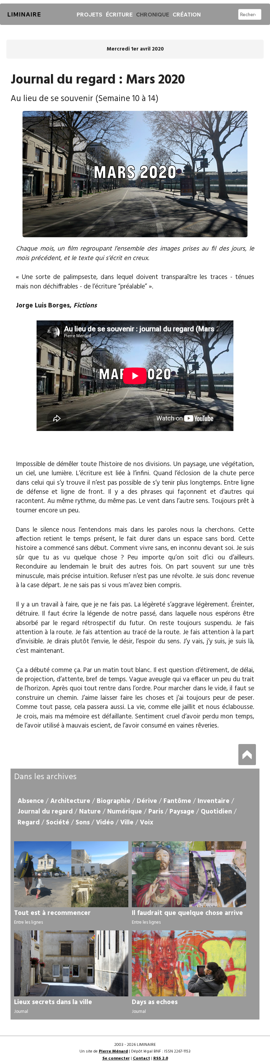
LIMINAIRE (24, 14)
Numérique (124, 812)
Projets (89, 14)
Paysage (181, 812)
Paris (155, 812)
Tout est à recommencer (52, 913)
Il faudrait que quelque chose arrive (187, 913)
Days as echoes (155, 1002)
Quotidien (216, 812)
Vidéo (105, 822)
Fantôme (177, 801)
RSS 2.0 (160, 1058)
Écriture (119, 14)
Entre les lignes (28, 922)
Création (187, 14)
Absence (31, 801)
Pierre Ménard (113, 1051)
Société (57, 822)
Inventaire (214, 801)
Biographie (113, 801)
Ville (127, 822)
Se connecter (116, 1058)
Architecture (70, 801)
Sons (83, 822)
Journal (21, 1011)
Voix (146, 822)
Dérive (147, 801)
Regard (29, 822)
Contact (141, 1058)
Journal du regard (45, 812)
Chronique (152, 14)
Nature (90, 812)
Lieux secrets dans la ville (53, 1002)
